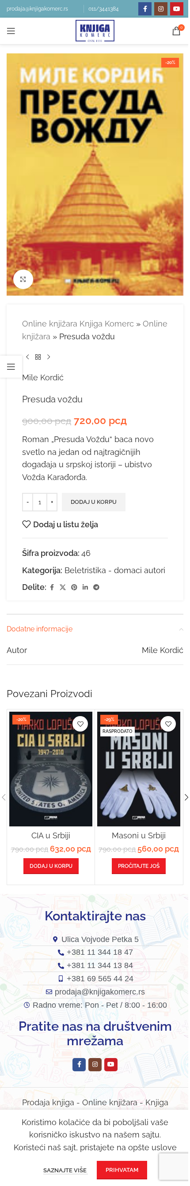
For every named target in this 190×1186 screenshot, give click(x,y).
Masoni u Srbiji (139, 835)
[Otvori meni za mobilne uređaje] (11, 31)
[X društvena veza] (62, 587)
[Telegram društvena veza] (96, 587)
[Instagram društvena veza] (160, 8)
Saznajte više (65, 1170)
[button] (51, 866)
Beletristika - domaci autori (115, 570)
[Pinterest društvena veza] (74, 587)
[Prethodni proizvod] (27, 357)
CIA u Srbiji (50, 835)
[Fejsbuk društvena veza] (145, 8)
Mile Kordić (43, 377)
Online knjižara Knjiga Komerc (78, 323)
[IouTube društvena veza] (176, 8)
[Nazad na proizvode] (38, 357)
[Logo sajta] (95, 30)
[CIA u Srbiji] (50, 769)
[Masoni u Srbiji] (138, 769)
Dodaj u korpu (94, 502)
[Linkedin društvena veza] (85, 587)
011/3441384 (103, 9)
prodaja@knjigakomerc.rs (37, 9)
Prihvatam (122, 1170)
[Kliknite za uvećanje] (23, 279)
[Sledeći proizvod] (48, 357)
